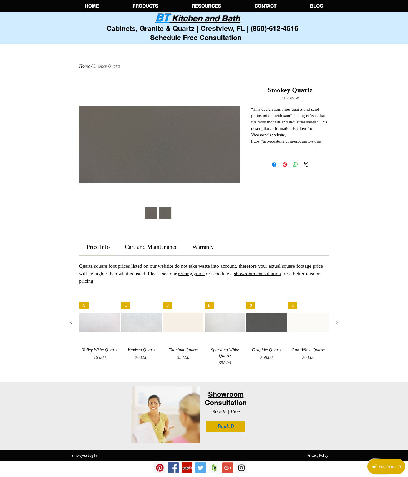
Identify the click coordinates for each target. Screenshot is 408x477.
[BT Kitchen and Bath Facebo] (173, 467)
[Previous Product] (71, 322)
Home (84, 66)
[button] (145, 6)
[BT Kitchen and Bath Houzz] (214, 467)
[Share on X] (306, 164)
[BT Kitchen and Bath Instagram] (187, 467)
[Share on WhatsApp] (295, 164)
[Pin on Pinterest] (284, 164)
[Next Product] (336, 322)
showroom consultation (257, 273)
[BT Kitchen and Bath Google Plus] (227, 467)
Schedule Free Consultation (195, 37)
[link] (98, 247)
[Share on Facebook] (274, 164)
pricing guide (191, 273)
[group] (204, 335)
